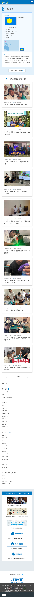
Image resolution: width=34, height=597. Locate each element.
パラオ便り (9, 9)
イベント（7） (5, 394)
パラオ (3, 478)
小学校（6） (5, 402)
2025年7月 (4, 435)
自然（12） (5, 421)
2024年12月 (5, 454)
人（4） (4, 400)
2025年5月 (4, 440)
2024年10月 (5, 459)
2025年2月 (4, 448)
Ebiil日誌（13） (6, 392)
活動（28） (5, 410)
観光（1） (4, 424)
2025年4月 (4, 443)
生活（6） (4, 419)
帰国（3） (4, 405)
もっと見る (17, 377)
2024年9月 (4, 462)
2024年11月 (5, 456)
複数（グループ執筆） (7, 481)
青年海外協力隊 (6, 484)
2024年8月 (4, 464)
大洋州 (3, 475)
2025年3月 (4, 446)
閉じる (3, 595)
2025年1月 (4, 451)
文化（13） (5, 408)
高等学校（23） (6, 427)
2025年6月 (4, 438)
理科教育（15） (6, 413)
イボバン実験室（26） (7, 397)
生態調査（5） (5, 416)
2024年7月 (4, 467)
